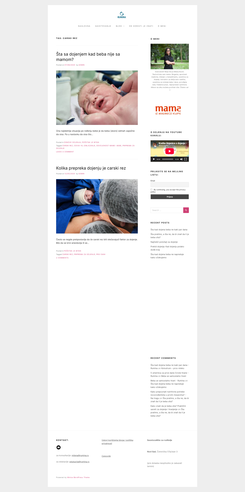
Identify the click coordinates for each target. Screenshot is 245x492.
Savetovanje (103, 26)
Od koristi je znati (141, 26)
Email (153, 181)
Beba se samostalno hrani (173, 376)
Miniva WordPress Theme (78, 477)
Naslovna (84, 26)
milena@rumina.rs (80, 455)
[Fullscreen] (185, 159)
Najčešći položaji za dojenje (164, 242)
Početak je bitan (90, 142)
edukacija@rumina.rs (79, 461)
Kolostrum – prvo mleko (172, 368)
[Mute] (181, 159)
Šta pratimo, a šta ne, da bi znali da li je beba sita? (168, 412)
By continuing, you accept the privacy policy (168, 191)
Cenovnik (106, 456)
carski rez (67, 146)
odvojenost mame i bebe (108, 146)
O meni (162, 26)
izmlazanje (89, 146)
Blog (119, 26)
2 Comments (62, 258)
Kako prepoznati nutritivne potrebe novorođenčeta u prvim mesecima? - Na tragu (168, 394)
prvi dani (100, 254)
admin (82, 65)
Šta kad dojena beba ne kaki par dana (169, 229)
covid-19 (78, 146)
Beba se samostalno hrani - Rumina (168, 380)
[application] (170, 151)
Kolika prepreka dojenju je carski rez (91, 168)
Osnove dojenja (72, 142)
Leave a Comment (65, 152)
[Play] (154, 159)
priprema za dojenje (84, 254)
